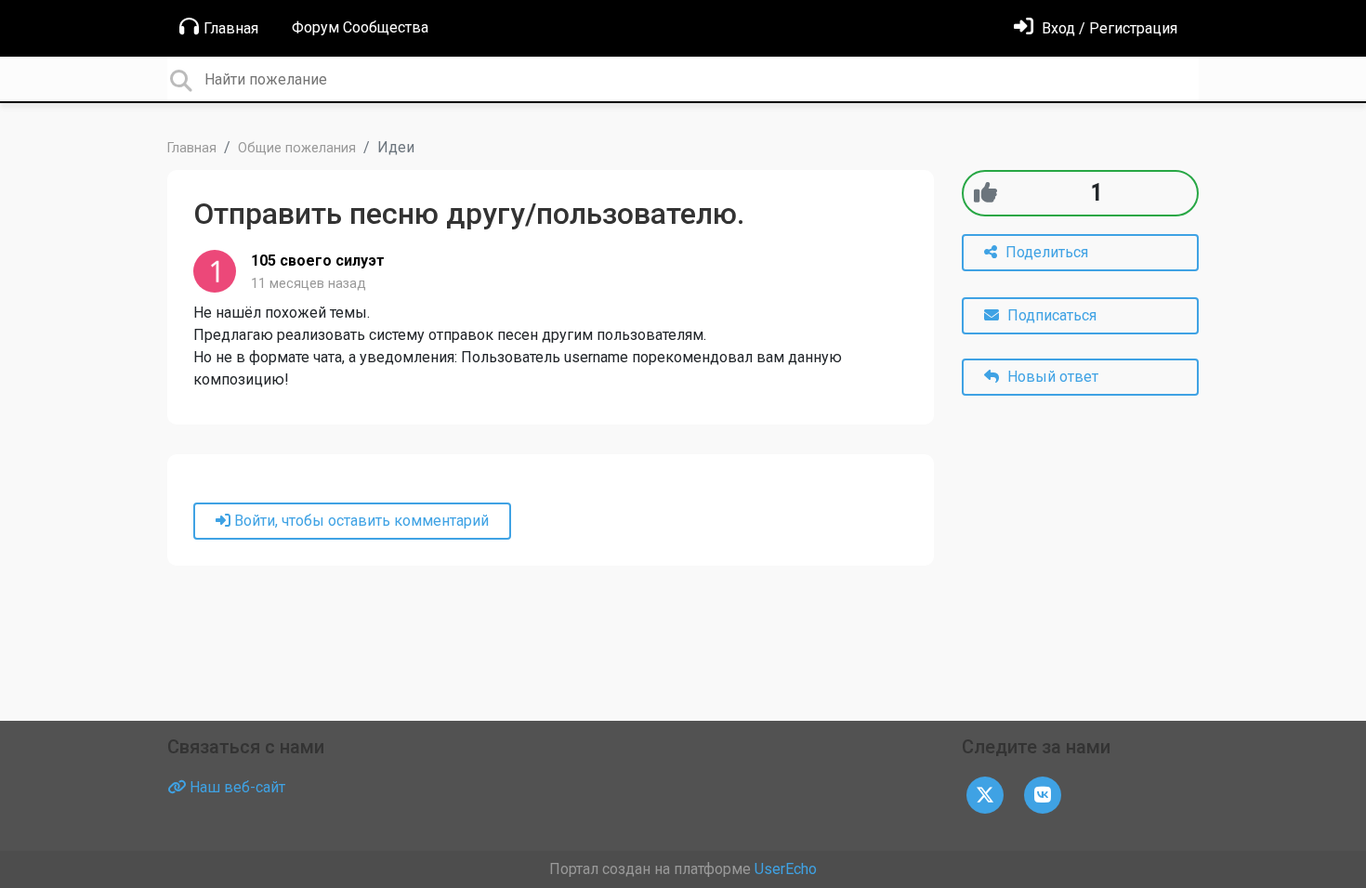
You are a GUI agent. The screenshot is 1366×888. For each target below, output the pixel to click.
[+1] (985, 192)
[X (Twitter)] (985, 794)
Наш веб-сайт (235, 787)
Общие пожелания (297, 148)
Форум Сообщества (360, 27)
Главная (231, 28)
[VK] (1042, 794)
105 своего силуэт (318, 260)
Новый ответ (1051, 376)
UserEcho (786, 869)
